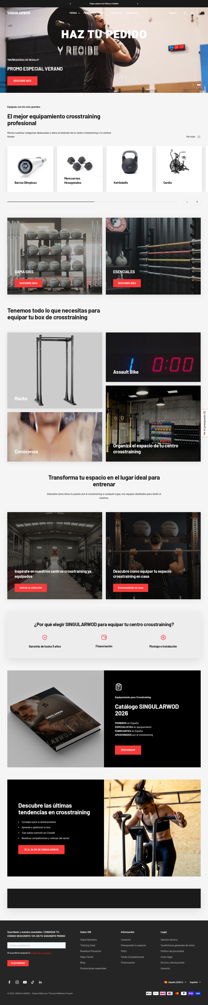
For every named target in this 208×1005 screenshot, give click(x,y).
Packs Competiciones (132, 957)
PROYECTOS (116, 13)
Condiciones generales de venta (178, 945)
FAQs (124, 951)
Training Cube (87, 945)
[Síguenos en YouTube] (25, 982)
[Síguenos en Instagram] (17, 982)
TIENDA (73, 13)
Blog (82, 962)
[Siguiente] (137, 3)
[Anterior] (70, 3)
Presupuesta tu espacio (133, 945)
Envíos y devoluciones (172, 962)
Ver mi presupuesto (204, 423)
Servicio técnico (169, 939)
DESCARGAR (128, 750)
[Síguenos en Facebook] (9, 982)
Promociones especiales (93, 968)
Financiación (128, 962)
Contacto (126, 939)
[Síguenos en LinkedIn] (40, 982)
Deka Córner (86, 957)
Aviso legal (166, 957)
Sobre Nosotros (88, 939)
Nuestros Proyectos (90, 951)
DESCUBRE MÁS (22, 80)
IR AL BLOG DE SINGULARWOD (41, 849)
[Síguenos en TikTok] (33, 982)
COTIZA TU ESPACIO (93, 13)
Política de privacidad (172, 951)
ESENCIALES (132, 13)
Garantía (165, 968)
